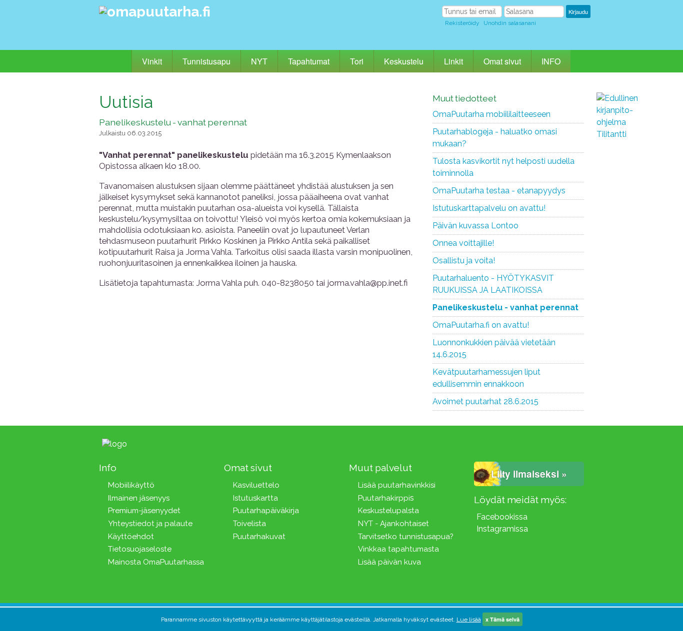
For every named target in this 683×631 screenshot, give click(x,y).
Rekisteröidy (462, 22)
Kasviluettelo (256, 485)
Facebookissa (502, 517)
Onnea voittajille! (463, 243)
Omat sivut (502, 61)
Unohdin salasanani (510, 22)
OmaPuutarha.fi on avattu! (480, 325)
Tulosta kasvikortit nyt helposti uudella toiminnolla (503, 167)
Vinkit (152, 61)
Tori (357, 61)
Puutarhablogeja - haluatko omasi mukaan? (494, 137)
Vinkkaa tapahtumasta (398, 549)
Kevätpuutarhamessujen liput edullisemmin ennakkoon (486, 378)
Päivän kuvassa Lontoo (475, 225)
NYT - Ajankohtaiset (393, 523)
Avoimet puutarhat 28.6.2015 (485, 401)
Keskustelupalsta (388, 510)
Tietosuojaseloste (140, 549)
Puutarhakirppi (384, 498)
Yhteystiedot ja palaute (150, 523)
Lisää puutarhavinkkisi (397, 485)
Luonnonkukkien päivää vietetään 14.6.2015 (494, 348)
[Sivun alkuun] (145, 443)
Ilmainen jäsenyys (139, 498)
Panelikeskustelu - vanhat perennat (505, 307)
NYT (259, 61)
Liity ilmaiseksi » (529, 474)
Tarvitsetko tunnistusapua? (406, 536)
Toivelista (249, 523)
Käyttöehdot (131, 536)
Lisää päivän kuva (389, 562)
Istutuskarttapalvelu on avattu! (489, 208)
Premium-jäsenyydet (144, 510)
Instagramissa (502, 529)
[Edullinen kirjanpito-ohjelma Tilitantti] (626, 242)
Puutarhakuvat (259, 536)
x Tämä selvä (503, 619)
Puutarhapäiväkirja (266, 510)
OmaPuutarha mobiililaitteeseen (491, 114)
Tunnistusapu (206, 61)
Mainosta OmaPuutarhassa (156, 562)
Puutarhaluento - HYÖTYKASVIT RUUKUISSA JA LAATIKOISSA (493, 284)
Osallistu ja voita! (463, 260)
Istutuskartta (255, 498)
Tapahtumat (309, 61)
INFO (551, 61)
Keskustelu (404, 61)
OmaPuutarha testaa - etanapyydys (499, 190)
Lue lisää (468, 619)
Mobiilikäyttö (131, 485)
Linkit (453, 61)
